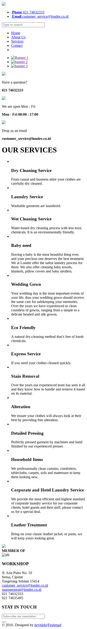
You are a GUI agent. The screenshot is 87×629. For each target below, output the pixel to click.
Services (17, 41)
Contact (17, 45)
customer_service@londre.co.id (40, 16)
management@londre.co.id (21, 590)
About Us (18, 37)
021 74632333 (28, 12)
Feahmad (54, 625)
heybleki (40, 625)
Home (15, 33)
